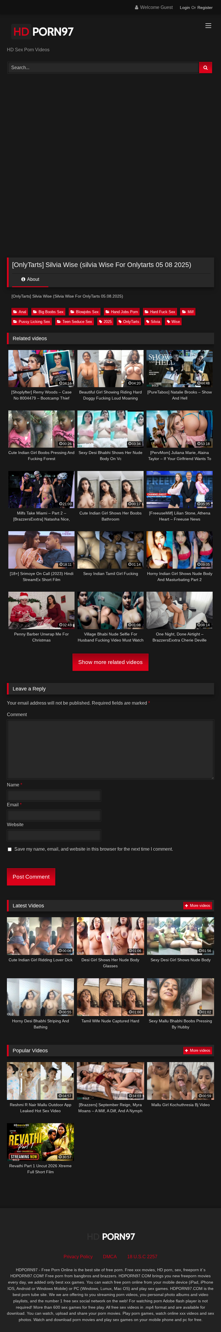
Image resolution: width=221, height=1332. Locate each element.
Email (14, 804)
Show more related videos (110, 662)
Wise (176, 321)
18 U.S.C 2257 (142, 1256)
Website (15, 824)
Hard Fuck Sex (162, 312)
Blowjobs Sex (87, 312)
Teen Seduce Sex (77, 321)
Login (185, 7)
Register (205, 7)
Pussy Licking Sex (34, 321)
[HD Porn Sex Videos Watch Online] (110, 32)
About (32, 279)
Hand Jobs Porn (124, 312)
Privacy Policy (78, 1256)
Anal (22, 312)
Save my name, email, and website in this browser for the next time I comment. (93, 849)
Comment (17, 714)
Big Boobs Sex (51, 312)
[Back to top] (203, 1314)
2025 (108, 321)
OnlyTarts (131, 321)
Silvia (155, 321)
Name (14, 784)
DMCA (110, 1256)
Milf (191, 312)
